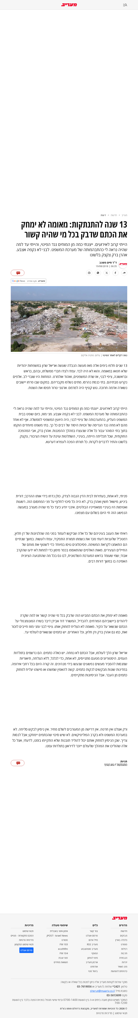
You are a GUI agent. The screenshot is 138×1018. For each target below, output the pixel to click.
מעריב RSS (92, 944)
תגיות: (123, 761)
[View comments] (17, 273)
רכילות (124, 948)
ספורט (124, 944)
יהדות (124, 962)
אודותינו (94, 966)
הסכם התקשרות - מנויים (22, 935)
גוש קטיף (109, 764)
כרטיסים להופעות (119, 971)
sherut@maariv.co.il (102, 991)
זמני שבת (63, 957)
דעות (103, 215)
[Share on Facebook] (115, 273)
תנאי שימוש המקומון (24, 944)
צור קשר (94, 931)
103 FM (64, 944)
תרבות (124, 953)
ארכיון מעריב (92, 962)
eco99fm (63, 948)
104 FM (64, 953)
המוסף (94, 953)
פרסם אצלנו (92, 935)
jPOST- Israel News (57, 935)
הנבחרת (123, 957)
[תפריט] (130, 5)
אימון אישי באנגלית (59, 931)
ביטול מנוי (93, 971)
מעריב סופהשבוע (89, 948)
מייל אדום (93, 940)
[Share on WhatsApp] (98, 273)
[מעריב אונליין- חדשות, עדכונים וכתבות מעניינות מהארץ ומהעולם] (69, 4)
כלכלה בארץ (121, 940)
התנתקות (122, 764)
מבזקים (123, 935)
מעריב (124, 215)
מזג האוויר (122, 966)
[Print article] (89, 273)
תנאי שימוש (28, 931)
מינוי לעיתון (93, 957)
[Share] (124, 273)
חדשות (114, 215)
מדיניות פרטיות (26, 940)
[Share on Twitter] (107, 273)
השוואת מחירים (61, 962)
